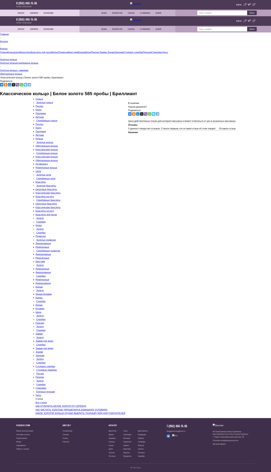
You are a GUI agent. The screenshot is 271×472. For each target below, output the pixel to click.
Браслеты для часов (41, 52)
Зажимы (112, 438)
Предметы (127, 456)
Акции (18, 442)
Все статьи (41, 402)
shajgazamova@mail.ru (176, 431)
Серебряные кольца (27, 63)
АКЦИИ (104, 13)
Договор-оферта (219, 444)
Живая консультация (24, 431)
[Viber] (17, 84)
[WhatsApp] (21, 84)
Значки (111, 52)
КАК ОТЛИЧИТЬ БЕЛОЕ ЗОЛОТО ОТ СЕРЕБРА (61, 406)
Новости (66, 442)
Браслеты (25, 52)
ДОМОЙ (158, 13)
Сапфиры (141, 442)
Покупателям (21, 438)
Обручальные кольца (11, 74)
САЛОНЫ (131, 13)
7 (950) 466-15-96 (177, 426)
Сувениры (156, 52)
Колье (55, 52)
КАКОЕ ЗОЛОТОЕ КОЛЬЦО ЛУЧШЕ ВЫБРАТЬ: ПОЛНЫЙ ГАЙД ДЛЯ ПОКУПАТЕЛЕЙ (80, 413)
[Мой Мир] (9, 84)
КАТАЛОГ (21, 13)
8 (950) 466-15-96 (26, 3)
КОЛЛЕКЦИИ (48, 13)
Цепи (17, 52)
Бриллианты (143, 431)
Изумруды (142, 435)
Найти (251, 13)
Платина (141, 453)
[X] (13, 84)
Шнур (88, 52)
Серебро (141, 456)
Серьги (3, 52)
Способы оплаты (23, 435)
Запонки (119, 52)
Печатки (147, 52)
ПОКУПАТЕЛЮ (117, 13)
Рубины (141, 438)
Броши (81, 52)
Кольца (11, 52)
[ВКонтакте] (1, 84)
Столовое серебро (133, 52)
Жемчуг (141, 445)
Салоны (66, 435)
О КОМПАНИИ (145, 13)
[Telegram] (29, 84)
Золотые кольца (8, 63)
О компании (67, 431)
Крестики (73, 52)
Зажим (103, 52)
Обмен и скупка (22, 449)
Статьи (65, 438)
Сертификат (21, 445)
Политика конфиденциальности (225, 441)
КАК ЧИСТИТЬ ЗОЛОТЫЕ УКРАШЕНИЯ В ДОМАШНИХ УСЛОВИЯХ (72, 410)
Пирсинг (95, 52)
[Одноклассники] (5, 84)
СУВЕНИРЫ (34, 13)
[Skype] (25, 84)
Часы (165, 52)
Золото (141, 449)
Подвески (63, 52)
